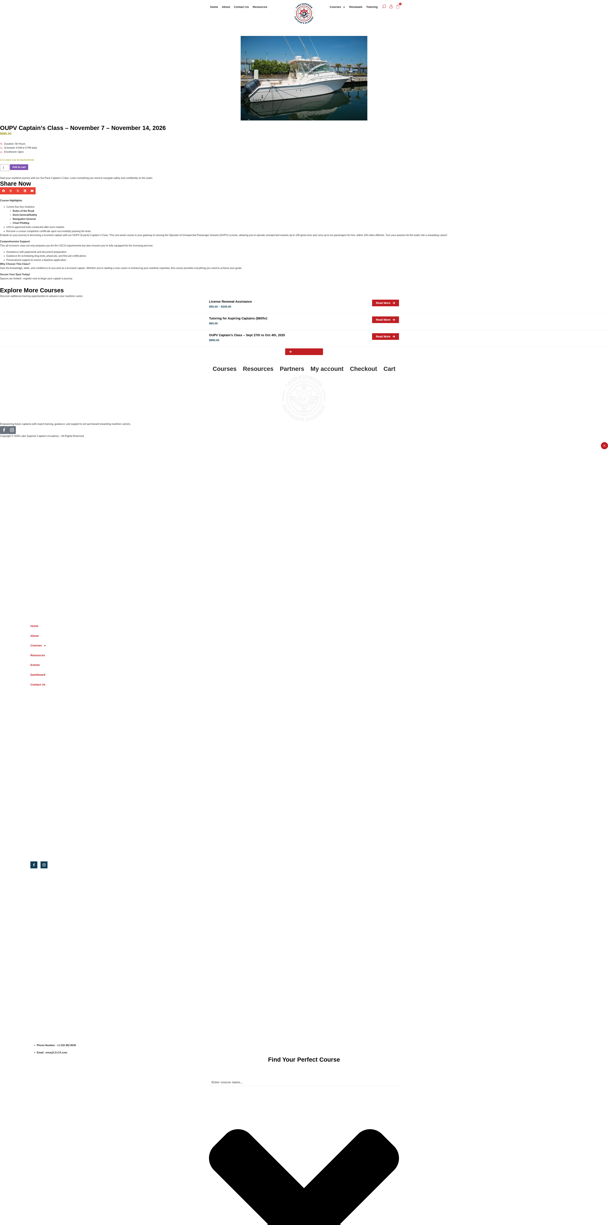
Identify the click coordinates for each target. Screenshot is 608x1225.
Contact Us (241, 7)
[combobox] (304, 1082)
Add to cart (19, 167)
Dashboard (37, 674)
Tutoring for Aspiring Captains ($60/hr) (238, 318)
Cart (389, 368)
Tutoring (372, 7)
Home (214, 7)
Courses (335, 7)
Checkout (363, 368)
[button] (3, 190)
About (226, 7)
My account (327, 368)
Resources (260, 7)
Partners (292, 368)
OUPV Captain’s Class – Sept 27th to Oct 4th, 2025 (247, 335)
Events (35, 665)
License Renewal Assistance (230, 301)
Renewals (355, 7)
